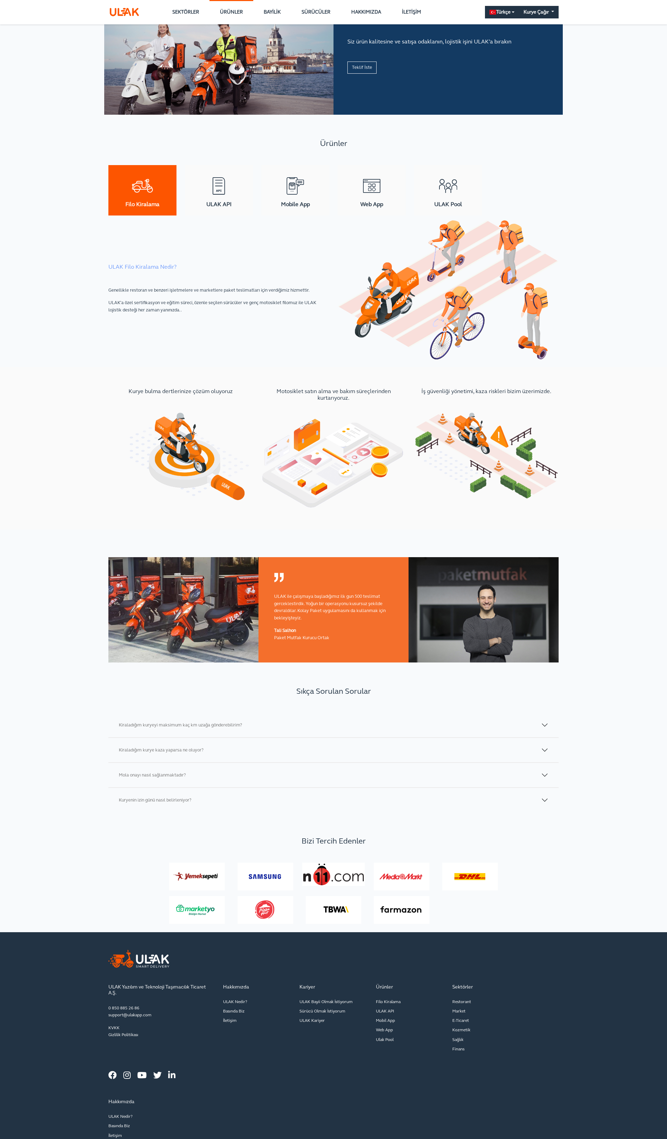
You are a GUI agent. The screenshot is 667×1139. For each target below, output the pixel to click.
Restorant (461, 1001)
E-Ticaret (460, 1020)
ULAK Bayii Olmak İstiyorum (326, 1001)
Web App (384, 1029)
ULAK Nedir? (235, 1001)
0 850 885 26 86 (123, 1008)
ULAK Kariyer (312, 1020)
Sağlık (457, 1039)
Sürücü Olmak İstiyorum (322, 1011)
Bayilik (272, 12)
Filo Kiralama (388, 1001)
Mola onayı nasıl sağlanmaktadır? (152, 775)
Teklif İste (362, 67)
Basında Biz (234, 1011)
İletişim (411, 12)
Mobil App (385, 1020)
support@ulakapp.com (129, 1014)
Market (459, 1011)
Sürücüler (316, 12)
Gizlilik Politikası (123, 1034)
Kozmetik (461, 1029)
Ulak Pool (385, 1039)
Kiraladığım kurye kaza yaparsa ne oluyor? (161, 750)
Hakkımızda (366, 12)
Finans (458, 1049)
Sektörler (185, 12)
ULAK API (385, 1011)
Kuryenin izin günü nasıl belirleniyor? (155, 800)
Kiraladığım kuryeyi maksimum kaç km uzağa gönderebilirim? (180, 725)
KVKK (114, 1027)
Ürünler (231, 12)
